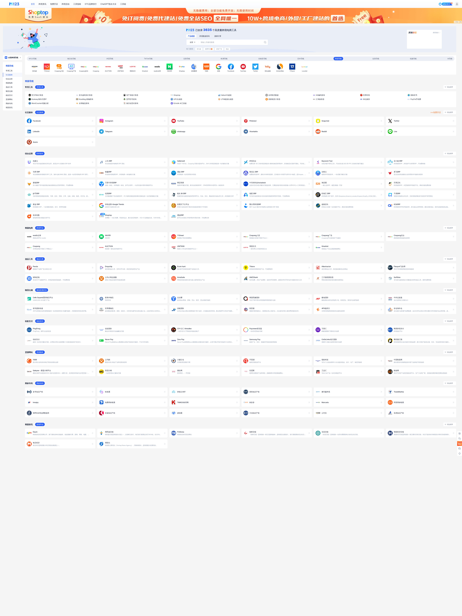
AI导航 (449, 59)
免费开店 (54, 4)
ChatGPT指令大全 (108, 4)
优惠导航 (413, 59)
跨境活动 (65, 4)
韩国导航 (338, 59)
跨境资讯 (42, 4)
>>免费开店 (435, 112)
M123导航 (33, 59)
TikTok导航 (148, 59)
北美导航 (186, 59)
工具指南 (77, 4)
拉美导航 (375, 59)
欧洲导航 (224, 59)
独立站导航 (71, 59)
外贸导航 (109, 59)
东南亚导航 (262, 59)
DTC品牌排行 (91, 4)
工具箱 (123, 4)
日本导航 (300, 59)
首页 (33, 4)
